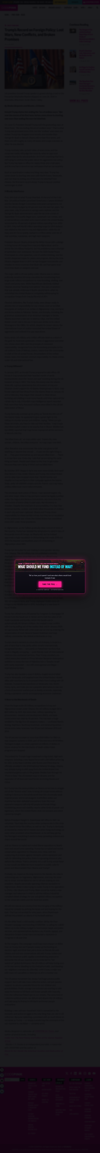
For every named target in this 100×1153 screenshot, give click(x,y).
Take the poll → (50, 584)
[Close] (82, 562)
